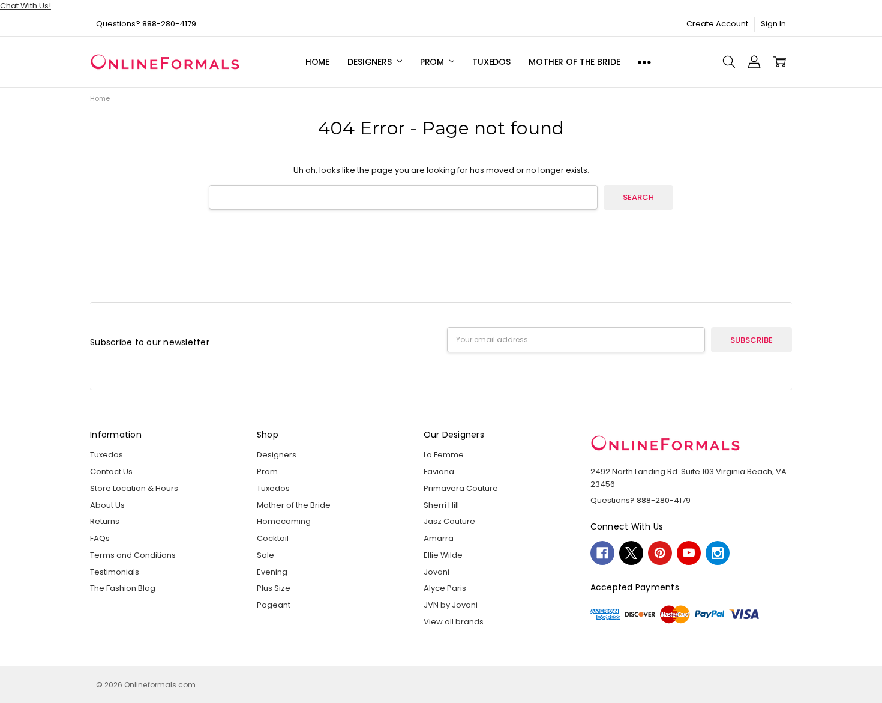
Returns (104, 521)
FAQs (100, 538)
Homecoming (284, 521)
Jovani (436, 572)
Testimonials (114, 572)
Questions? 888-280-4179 (146, 23)
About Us (107, 505)
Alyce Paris (445, 588)
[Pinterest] (660, 553)
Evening (272, 572)
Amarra (439, 538)
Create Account (717, 23)
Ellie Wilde (443, 555)
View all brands (454, 621)
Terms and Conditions (133, 555)
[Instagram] (718, 553)
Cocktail (273, 538)
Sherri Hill (441, 505)
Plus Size (273, 588)
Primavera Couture (461, 488)
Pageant (273, 605)
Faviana (439, 471)
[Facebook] (602, 553)
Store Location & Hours (134, 488)
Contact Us (111, 471)
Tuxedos (491, 62)
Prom (433, 62)
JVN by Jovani (451, 605)
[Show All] (644, 62)
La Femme (444, 454)
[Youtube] (689, 553)
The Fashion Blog (122, 588)
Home (317, 62)
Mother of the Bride (574, 62)
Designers (370, 62)
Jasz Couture (449, 521)
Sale (265, 555)
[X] (631, 553)
